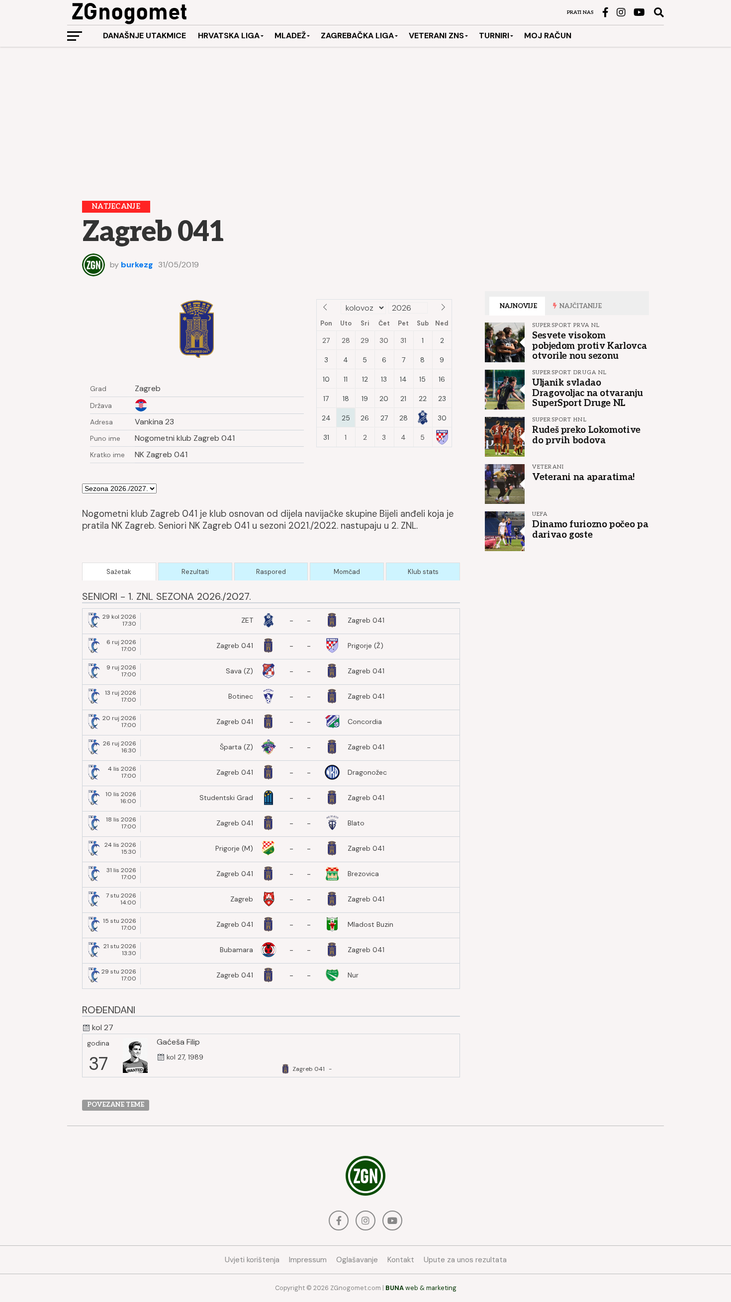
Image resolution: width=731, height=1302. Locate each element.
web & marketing (421, 1288)
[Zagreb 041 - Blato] (271, 824)
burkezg (137, 264)
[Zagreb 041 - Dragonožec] (271, 773)
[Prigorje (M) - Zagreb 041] (271, 849)
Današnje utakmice (144, 35)
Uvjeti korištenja (252, 1260)
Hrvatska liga (229, 35)
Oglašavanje (357, 1260)
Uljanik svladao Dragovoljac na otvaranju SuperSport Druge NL (587, 392)
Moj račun (547, 35)
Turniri (494, 35)
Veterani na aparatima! (583, 477)
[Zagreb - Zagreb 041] (271, 900)
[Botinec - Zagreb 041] (271, 697)
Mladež (290, 35)
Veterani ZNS (436, 35)
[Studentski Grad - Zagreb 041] (271, 798)
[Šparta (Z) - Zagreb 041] (271, 747)
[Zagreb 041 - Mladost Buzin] (271, 925)
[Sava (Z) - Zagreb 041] (271, 671)
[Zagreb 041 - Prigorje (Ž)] (271, 646)
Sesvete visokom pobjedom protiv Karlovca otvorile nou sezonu (589, 345)
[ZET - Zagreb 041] (271, 621)
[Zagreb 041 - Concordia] (271, 722)
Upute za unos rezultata (465, 1260)
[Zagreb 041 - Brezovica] (271, 874)
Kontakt (400, 1260)
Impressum (308, 1260)
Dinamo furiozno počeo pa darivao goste (590, 529)
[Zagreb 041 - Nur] (271, 976)
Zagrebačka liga (357, 35)
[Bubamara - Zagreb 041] (271, 950)
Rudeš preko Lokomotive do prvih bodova (586, 434)
